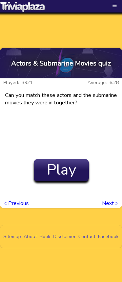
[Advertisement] (61, 24)
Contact (86, 236)
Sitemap (12, 236)
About (30, 236)
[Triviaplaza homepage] (22, 6)
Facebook (108, 236)
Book (45, 236)
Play (61, 170)
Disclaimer (64, 236)
